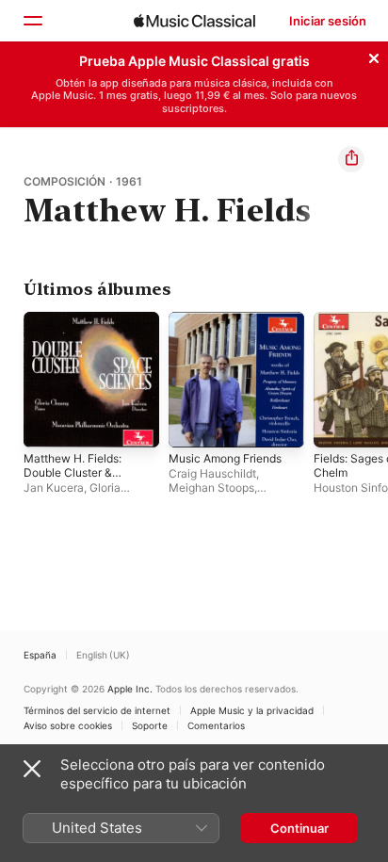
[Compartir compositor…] (351, 159)
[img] (194, 20)
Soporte (150, 725)
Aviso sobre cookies (68, 725)
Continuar (299, 828)
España (40, 654)
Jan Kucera (54, 487)
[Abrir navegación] (32, 20)
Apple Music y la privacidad (252, 710)
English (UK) (103, 654)
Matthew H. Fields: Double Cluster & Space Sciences (72, 472)
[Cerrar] (374, 55)
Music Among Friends (225, 458)
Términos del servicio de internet (97, 710)
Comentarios (216, 725)
